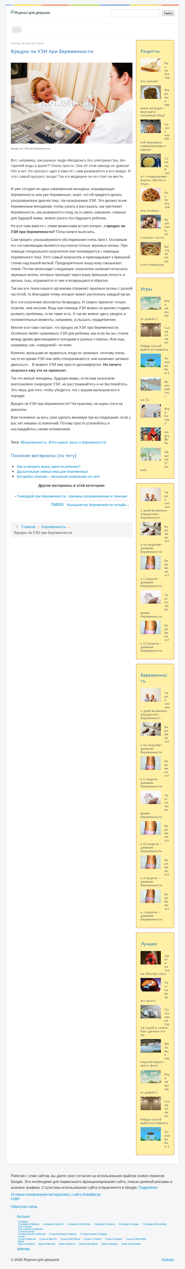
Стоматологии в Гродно (93, 1234)
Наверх (57, 503)
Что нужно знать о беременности (78, 442)
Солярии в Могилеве (154, 1224)
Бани (21, 1241)
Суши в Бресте (48, 1238)
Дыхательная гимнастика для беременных (52, 471)
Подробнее (148, 1187)
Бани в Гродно (110, 1243)
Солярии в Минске (28, 1224)
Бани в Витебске (88, 1243)
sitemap (23, 1248)
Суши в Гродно (113, 1238)
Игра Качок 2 (167, 415)
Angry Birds (166, 437)
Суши (21, 1236)
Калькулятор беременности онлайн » (98, 504)
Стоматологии (26, 1231)
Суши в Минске (27, 1238)
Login (15, 1198)
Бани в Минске (46, 1243)
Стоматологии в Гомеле (62, 1234)
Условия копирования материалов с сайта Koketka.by (56, 1194)
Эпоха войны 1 (167, 365)
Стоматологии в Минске (32, 1234)
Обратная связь (24, 1207)
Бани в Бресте (67, 1243)
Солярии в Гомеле (104, 1224)
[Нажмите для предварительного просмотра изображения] (71, 102)
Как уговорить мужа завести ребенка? (49, 466)
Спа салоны (25, 1226)
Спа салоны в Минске (30, 1229)
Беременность (35, 442)
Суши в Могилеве (136, 1238)
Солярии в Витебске (78, 1224)
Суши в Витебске (70, 1238)
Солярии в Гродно (129, 1224)
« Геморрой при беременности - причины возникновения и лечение (70, 496)
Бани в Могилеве (131, 1243)
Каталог (23, 1216)
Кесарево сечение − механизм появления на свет (58, 476)
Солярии (23, 1221)
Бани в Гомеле (26, 1243)
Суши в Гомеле (93, 1238)
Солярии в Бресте (53, 1224)
